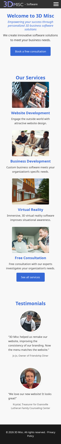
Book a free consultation (30, 51)
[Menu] (56, 4)
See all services (30, 277)
